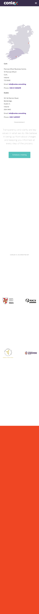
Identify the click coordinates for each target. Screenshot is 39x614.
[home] (9, 3)
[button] (36, 3)
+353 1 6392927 (14, 117)
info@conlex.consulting (17, 84)
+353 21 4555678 (15, 88)
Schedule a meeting (19, 155)
